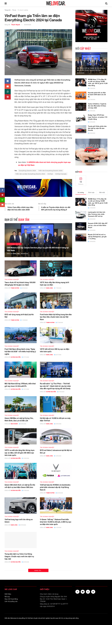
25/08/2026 (92, 133)
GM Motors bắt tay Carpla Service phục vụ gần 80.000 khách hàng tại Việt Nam (38, 249)
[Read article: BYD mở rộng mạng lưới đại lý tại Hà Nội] (21, 301)
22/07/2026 (58, 354)
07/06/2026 (26, 490)
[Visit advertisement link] (38, 188)
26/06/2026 (23, 424)
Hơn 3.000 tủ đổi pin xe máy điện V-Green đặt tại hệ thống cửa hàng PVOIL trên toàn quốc (20, 591)
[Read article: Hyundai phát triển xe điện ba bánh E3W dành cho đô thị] (80, 96)
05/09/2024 (27, 25)
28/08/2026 (25, 253)
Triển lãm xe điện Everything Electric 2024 (30, 174)
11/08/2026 (24, 320)
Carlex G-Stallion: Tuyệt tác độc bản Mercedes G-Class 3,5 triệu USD (97, 106)
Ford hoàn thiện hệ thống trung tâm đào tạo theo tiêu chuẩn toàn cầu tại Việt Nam (56, 317)
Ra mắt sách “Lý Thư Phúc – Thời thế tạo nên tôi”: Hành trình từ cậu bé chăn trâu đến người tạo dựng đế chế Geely (55, 386)
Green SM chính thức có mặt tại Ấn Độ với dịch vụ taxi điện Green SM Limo (20, 486)
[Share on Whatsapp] (8, 91)
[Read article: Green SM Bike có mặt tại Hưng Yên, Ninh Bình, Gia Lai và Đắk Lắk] (21, 404)
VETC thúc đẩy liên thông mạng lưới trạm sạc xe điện (54, 283)
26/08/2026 (92, 110)
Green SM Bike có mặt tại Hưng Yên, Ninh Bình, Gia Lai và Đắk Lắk (19, 419)
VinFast (50, 174)
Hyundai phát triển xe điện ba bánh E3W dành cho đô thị (97, 94)
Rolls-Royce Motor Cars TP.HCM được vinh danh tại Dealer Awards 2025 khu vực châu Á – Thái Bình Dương (55, 591)
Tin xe (14, 10)
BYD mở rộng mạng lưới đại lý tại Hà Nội (19, 315)
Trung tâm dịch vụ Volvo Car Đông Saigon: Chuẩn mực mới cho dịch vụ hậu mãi (19, 556)
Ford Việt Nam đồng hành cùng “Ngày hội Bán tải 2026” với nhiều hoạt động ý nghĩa (20, 351)
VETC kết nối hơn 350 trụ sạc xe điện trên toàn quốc (54, 350)
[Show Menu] (6, 3)
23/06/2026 (58, 424)
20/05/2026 (26, 562)
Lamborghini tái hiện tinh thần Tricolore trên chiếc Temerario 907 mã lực (96, 214)
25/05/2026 (23, 525)
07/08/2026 (60, 322)
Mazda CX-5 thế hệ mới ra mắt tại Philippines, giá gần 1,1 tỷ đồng (97, 236)
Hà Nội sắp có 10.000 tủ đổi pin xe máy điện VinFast (55, 419)
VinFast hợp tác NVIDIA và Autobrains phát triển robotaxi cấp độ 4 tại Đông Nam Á (55, 487)
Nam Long (16, 253)
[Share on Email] (8, 86)
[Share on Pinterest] (8, 97)
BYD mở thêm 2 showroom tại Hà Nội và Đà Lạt (56, 451)
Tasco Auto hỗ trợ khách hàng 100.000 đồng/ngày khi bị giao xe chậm (20, 283)
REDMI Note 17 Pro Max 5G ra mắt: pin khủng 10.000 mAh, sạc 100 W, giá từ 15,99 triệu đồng (97, 82)
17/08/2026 (58, 288)
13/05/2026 (60, 559)
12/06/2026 (58, 456)
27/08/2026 (92, 88)
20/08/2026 (24, 288)
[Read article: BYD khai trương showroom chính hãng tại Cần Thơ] (56, 540)
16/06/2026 (26, 458)
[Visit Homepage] (56, 3)
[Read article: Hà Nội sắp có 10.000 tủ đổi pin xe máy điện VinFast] (56, 404)
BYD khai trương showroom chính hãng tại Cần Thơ (56, 555)
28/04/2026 (60, 596)
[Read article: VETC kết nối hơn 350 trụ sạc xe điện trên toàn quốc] (56, 335)
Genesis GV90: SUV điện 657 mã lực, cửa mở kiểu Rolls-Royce (97, 225)
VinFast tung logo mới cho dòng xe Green (19, 520)
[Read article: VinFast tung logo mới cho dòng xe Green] (21, 505)
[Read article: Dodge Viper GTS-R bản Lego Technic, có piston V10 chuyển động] (80, 118)
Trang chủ (7, 10)
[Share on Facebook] (8, 81)
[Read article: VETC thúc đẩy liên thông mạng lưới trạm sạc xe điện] (56, 268)
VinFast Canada (60, 174)
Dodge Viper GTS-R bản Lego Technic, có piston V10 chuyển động (97, 117)
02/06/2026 (60, 493)
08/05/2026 (26, 596)
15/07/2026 (26, 389)
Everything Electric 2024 (27, 170)
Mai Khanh (14, 424)
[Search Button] (106, 3)
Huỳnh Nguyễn (16, 357)
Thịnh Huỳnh (15, 25)
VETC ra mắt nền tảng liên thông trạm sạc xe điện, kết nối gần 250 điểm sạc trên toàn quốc (19, 452)
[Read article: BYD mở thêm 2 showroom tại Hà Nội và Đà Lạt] (56, 436)
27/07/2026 (26, 357)
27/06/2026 (61, 391)
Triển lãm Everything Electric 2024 (50, 170)
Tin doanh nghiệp (23, 10)
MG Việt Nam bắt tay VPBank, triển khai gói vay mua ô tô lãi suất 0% (20, 384)
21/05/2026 (58, 527)
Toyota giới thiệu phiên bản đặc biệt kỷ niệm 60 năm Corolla (97, 128)
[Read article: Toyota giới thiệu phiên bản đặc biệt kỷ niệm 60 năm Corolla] (80, 129)
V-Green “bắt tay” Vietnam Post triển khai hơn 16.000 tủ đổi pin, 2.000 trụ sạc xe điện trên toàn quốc (55, 522)
